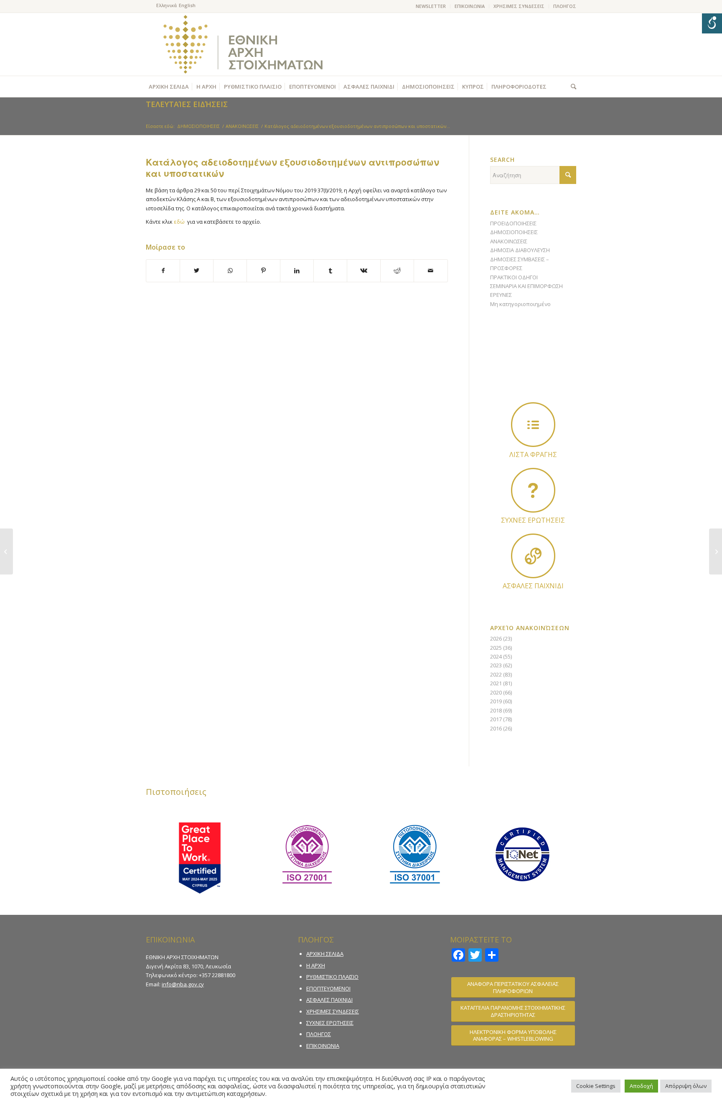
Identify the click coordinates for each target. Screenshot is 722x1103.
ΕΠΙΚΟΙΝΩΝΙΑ (470, 6)
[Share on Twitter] (196, 270)
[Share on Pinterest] (263, 270)
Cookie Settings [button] (595, 1086)
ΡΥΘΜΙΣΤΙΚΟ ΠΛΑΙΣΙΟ (332, 976)
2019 (496, 701)
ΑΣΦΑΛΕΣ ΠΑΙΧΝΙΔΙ (329, 999)
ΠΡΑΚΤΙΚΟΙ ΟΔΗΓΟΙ (514, 277)
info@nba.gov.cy (183, 984)
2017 (496, 719)
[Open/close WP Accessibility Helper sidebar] (712, 23)
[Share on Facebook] (163, 270)
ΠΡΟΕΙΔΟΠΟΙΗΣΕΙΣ (513, 223)
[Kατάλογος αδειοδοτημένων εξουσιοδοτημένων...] (6, 551)
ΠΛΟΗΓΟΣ (564, 6)
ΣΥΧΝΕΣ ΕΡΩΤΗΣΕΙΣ (329, 1022)
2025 (496, 647)
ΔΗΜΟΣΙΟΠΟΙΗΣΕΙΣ (514, 232)
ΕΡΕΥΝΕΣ (501, 295)
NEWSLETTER (431, 6)
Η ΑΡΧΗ (315, 965)
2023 (496, 665)
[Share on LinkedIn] (296, 270)
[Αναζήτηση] (571, 86)
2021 (496, 683)
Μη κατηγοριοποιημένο (520, 304)
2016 (496, 728)
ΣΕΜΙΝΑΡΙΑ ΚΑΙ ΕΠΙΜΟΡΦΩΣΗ (526, 286)
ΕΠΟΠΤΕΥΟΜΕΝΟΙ (328, 988)
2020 (496, 692)
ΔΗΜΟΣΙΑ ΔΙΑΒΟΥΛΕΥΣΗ (520, 250)
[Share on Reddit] (397, 270)
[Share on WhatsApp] (230, 270)
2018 (496, 710)
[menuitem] (431, 6)
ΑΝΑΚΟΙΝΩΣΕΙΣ (508, 241)
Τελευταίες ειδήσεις (187, 104)
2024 (496, 656)
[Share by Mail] (430, 270)
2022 (496, 674)
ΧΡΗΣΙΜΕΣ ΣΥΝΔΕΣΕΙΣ (518, 6)
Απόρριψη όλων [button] (686, 1086)
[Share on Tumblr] (330, 270)
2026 (496, 638)
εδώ (179, 221)
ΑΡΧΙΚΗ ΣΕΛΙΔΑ (324, 953)
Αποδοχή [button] (641, 1086)
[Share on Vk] (363, 270)
